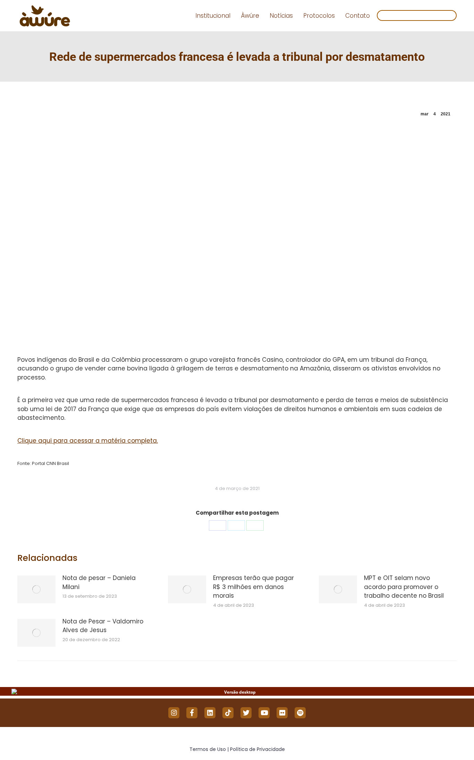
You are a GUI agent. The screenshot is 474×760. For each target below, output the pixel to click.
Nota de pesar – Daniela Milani (99, 582)
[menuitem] (213, 15)
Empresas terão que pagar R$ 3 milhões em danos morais (253, 587)
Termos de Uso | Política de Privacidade (237, 749)
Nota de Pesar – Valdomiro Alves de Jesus (102, 626)
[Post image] (36, 589)
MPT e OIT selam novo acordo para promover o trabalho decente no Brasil (404, 587)
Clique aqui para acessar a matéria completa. (87, 440)
